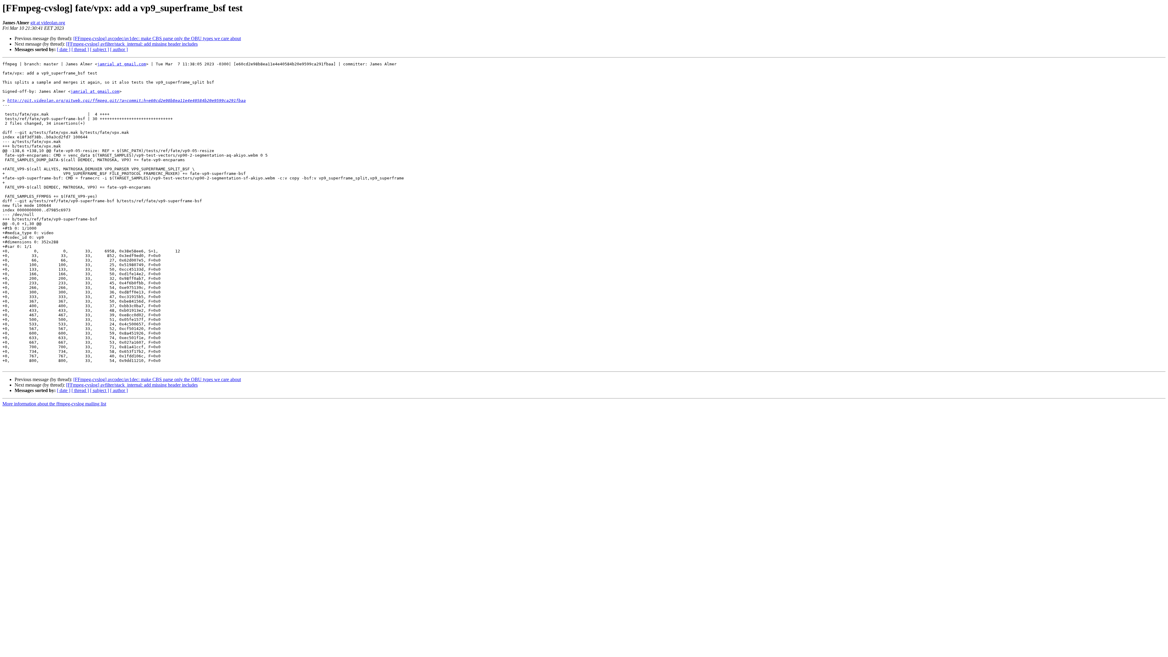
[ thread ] (80, 49)
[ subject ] (99, 49)
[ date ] (63, 49)
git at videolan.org (47, 22)
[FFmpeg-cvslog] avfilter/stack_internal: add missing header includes (132, 44)
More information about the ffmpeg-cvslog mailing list (54, 403)
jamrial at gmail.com (121, 64)
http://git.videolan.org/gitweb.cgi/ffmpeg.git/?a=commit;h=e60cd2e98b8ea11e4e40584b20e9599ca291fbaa (126, 100)
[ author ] (119, 49)
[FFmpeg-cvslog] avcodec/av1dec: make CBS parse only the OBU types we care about (157, 38)
